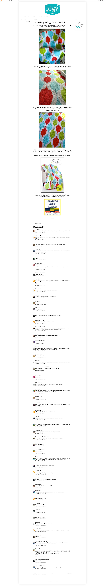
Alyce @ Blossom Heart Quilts (40, 436)
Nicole (36, 503)
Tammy (36, 490)
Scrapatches (37, 422)
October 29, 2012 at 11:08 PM (40, 474)
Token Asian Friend (38, 320)
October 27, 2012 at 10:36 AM (40, 371)
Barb (36, 229)
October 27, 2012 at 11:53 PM (40, 399)
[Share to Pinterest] (40, 223)
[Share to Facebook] (38, 223)
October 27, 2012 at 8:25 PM (40, 393)
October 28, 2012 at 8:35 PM (40, 433)
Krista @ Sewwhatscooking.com (41, 366)
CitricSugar (37, 263)
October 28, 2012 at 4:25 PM (40, 413)
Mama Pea (37, 354)
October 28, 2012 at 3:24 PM (40, 406)
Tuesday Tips (46, 16)
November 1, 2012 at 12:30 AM (40, 518)
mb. (36, 477)
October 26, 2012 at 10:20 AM (40, 297)
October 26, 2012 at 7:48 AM (40, 269)
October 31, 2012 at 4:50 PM (40, 499)
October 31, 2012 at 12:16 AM (40, 493)
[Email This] (35, 223)
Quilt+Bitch (37, 382)
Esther (36, 389)
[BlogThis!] (36, 223)
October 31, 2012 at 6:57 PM (40, 506)
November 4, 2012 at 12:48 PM (40, 525)
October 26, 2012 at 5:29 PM (40, 350)
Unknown (37, 235)
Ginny (36, 464)
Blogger (57, 580)
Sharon (36, 334)
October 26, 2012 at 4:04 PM (40, 343)
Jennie (36, 522)
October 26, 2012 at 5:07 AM (40, 232)
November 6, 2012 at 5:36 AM (40, 545)
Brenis (36, 402)
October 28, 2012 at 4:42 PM (40, 419)
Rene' (36, 416)
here (52, 152)
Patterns (25, 16)
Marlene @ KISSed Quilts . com (41, 559)
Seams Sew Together (39, 272)
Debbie (36, 249)
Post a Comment (37, 570)
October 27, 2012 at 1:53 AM (40, 363)
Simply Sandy (37, 430)
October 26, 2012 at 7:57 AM (40, 285)
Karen (36, 360)
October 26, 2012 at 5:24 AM (40, 246)
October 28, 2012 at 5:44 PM (40, 426)
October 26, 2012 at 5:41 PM (40, 357)
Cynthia (36, 375)
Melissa (36, 307)
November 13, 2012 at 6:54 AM (40, 568)
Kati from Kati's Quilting (39, 541)
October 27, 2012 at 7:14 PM (40, 385)
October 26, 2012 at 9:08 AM (40, 291)
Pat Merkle (37, 528)
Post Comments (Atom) (42, 574)
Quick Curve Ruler (32, 16)
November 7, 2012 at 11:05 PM (40, 562)
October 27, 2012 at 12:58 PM (40, 379)
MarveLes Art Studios (39, 326)
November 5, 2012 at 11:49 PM (40, 537)
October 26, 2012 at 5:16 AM (40, 239)
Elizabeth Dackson (38, 449)
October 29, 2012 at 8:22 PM (40, 467)
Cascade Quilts (38, 288)
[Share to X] (37, 223)
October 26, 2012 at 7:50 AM (40, 275)
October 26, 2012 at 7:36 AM (40, 253)
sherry (36, 301)
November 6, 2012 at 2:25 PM (40, 555)
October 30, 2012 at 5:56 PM (40, 487)
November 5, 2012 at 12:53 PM (40, 531)
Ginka (36, 279)
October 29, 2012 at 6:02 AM (40, 453)
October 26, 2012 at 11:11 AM (40, 304)
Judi (36, 243)
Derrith (36, 548)
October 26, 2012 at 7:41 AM (40, 259)
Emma (36, 496)
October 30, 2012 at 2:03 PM (40, 480)
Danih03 (36, 509)
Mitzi (36, 256)
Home (21, 16)
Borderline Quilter (38, 340)
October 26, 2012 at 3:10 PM (40, 330)
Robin (36, 456)
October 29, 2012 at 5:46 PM (40, 460)
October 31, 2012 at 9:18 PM (40, 512)
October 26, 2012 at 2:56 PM (40, 323)
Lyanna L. (37, 484)
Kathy (36, 346)
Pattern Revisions (40, 16)
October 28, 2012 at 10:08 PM (40, 445)
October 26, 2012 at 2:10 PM (40, 310)
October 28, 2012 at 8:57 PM (40, 439)
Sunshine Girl (37, 396)
